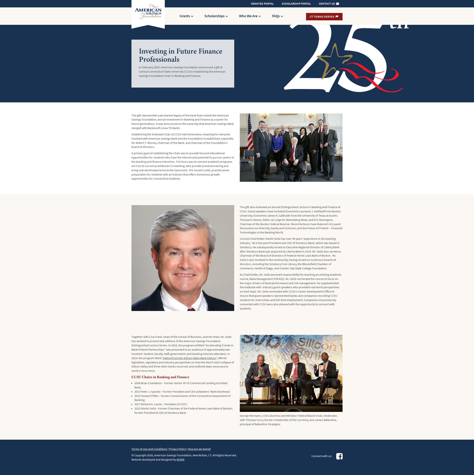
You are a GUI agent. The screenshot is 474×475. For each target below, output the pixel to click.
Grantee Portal (262, 4)
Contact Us (327, 4)
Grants (185, 16)
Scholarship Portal (296, 4)
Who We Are (248, 16)
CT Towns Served (322, 17)
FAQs (276, 16)
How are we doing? (199, 449)
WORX (180, 459)
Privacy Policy (177, 449)
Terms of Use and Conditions (149, 449)
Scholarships (214, 16)
